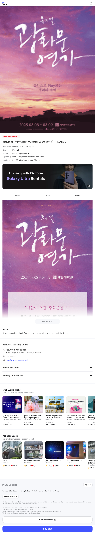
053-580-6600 (11, 356)
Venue (77, 195)
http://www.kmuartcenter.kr (17, 360)
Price (48, 195)
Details (17, 195)
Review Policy (54, 491)
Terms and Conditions (9, 491)
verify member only (10, 136)
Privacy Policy (25, 491)
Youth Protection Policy (40, 491)
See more (46, 321)
